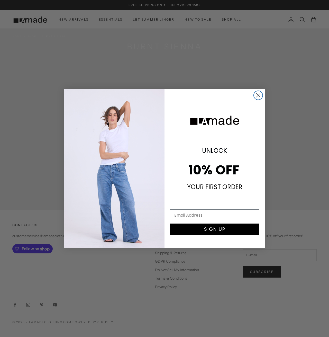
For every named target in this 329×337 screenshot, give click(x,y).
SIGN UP (214, 229)
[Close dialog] (258, 95)
